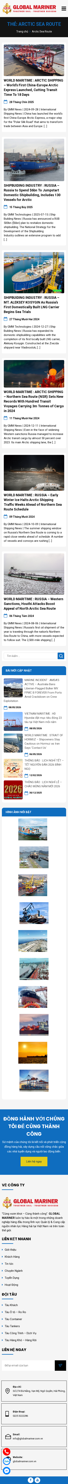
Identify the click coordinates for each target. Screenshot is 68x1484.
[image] (34, 60)
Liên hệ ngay (34, 1161)
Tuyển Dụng (12, 1278)
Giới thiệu (10, 1249)
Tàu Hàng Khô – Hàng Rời (20, 1340)
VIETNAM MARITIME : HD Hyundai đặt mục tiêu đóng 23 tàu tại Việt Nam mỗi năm (43, 718)
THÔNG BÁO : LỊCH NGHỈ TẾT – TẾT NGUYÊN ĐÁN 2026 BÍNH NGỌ (44, 765)
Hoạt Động (12, 1285)
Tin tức (9, 1263)
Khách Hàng (12, 1256)
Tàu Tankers (12, 1326)
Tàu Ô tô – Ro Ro (15, 1312)
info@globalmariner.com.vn (28, 1438)
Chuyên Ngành (14, 1270)
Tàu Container (13, 1319)
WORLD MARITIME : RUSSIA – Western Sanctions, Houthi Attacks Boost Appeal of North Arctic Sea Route (33, 603)
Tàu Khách (11, 1305)
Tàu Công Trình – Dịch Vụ (20, 1333)
